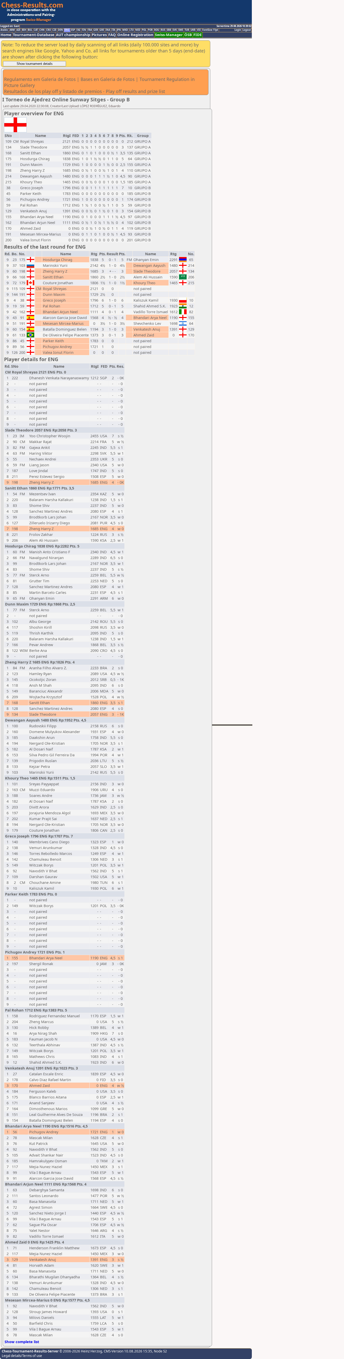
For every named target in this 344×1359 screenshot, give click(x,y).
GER (95, 30)
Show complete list (22, 1341)
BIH (24, 30)
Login (237, 30)
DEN (60, 30)
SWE (180, 30)
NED (137, 30)
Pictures (99, 34)
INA (108, 30)
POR (150, 30)
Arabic (4, 30)
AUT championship (73, 34)
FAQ (112, 34)
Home (6, 34)
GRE (101, 30)
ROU (156, 30)
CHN (42, 30)
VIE (199, 30)
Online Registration (135, 34)
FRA (90, 30)
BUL (30, 30)
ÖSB (188, 34)
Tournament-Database (33, 34)
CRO (48, 30)
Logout (247, 30)
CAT (36, 30)
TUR (187, 30)
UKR (193, 30)
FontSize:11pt (210, 30)
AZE (18, 30)
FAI (78, 30)
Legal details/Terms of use (22, 1355)
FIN (84, 30)
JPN (119, 30)
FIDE (197, 34)
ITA (113, 30)
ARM (12, 30)
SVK (175, 30)
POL (144, 30)
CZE (54, 30)
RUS (163, 30)
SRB (169, 30)
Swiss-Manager (169, 34)
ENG (67, 30)
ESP (73, 30)
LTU (131, 30)
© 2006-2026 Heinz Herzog (80, 1351)
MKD (125, 30)
